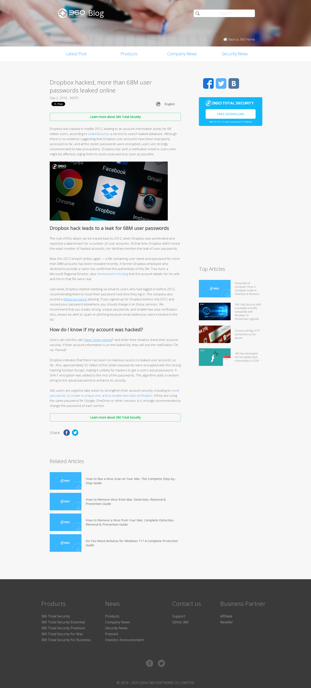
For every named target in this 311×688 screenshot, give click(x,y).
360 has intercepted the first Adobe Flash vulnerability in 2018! (247, 357)
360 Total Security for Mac (62, 634)
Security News (235, 54)
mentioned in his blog (112, 274)
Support (178, 616)
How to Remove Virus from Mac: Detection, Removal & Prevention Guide (126, 501)
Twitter (221, 83)
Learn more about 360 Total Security (115, 117)
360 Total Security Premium (63, 628)
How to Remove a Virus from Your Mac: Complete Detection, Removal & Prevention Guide (130, 522)
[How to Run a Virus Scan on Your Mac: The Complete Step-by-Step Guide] (65, 481)
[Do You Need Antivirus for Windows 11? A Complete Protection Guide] (65, 543)
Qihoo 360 (180, 622)
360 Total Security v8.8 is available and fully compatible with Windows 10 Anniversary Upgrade (248, 312)
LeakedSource (98, 134)
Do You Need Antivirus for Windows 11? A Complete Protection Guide (132, 543)
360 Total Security (55, 616)
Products (129, 54)
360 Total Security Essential (63, 622)
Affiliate (226, 616)
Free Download (230, 114)
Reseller (226, 622)
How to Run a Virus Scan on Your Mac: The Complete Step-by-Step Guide (131, 481)
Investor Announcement (124, 640)
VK (233, 83)
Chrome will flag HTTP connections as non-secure (247, 334)
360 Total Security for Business (66, 640)
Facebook (208, 83)
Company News (182, 54)
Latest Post (76, 54)
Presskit (111, 634)
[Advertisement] (230, 197)
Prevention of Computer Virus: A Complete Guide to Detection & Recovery (247, 288)
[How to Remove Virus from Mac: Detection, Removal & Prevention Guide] (65, 501)
